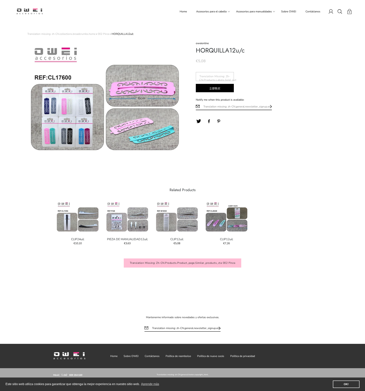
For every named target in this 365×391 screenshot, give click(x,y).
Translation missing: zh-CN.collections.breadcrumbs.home (61, 34)
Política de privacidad (242, 356)
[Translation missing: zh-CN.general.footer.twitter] (199, 121)
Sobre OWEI (288, 11)
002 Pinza (103, 34)
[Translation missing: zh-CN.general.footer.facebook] (209, 121)
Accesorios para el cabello (211, 11)
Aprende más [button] (150, 384)
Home (183, 11)
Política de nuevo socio (210, 356)
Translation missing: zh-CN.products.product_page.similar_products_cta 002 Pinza (182, 263)
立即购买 (214, 88)
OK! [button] (346, 384)
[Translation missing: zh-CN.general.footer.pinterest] (219, 121)
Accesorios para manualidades (254, 11)
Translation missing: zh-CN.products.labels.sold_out (216, 78)
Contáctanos (312, 11)
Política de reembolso (178, 356)
